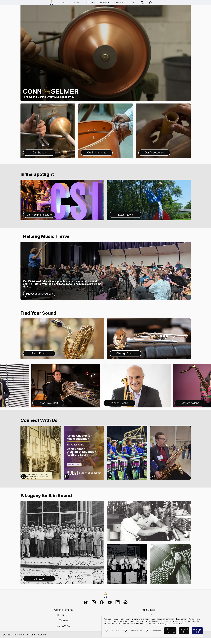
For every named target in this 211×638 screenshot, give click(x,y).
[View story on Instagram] (40, 453)
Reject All (184, 630)
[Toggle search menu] (142, 2)
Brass (76, 2)
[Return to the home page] (105, 595)
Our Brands (63, 2)
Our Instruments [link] (63, 609)
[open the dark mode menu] (150, 2)
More (132, 2)
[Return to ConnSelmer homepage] (51, 2)
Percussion (104, 2)
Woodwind (90, 2)
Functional (116, 630)
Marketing (156, 630)
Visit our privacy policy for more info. (168, 623)
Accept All (197, 630)
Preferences (136, 630)
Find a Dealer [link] (147, 609)
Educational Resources (39, 293)
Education (118, 2)
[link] (85, 602)
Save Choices (170, 630)
